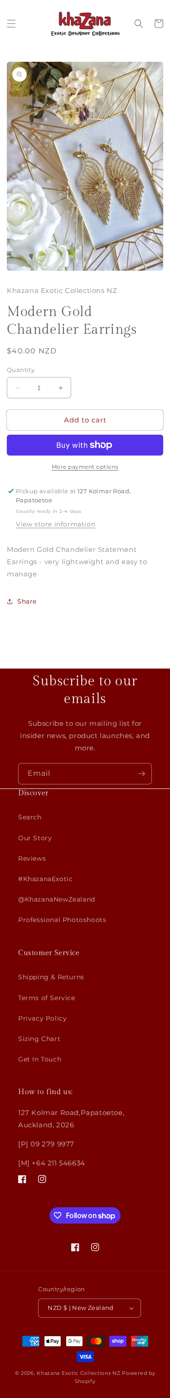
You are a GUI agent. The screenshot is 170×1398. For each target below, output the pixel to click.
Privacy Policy (42, 1018)
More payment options (85, 466)
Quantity (20, 369)
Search (30, 817)
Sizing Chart (39, 1039)
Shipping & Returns (51, 977)
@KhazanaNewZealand (56, 899)
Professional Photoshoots (62, 920)
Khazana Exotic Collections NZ (78, 1373)
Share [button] (27, 601)
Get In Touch (39, 1059)
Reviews (32, 858)
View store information (55, 524)
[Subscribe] (141, 773)
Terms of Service (46, 998)
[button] (11, 24)
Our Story (35, 838)
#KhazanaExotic (45, 879)
